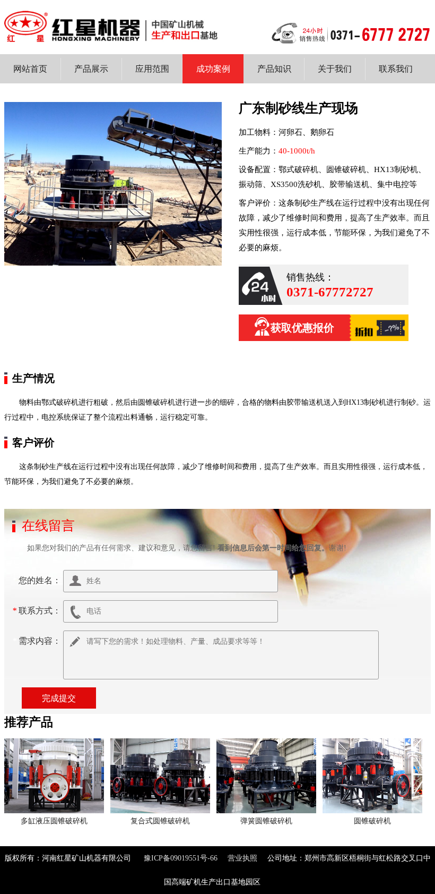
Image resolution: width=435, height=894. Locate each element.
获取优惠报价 (302, 328)
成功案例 (213, 68)
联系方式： (37, 610)
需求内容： (37, 640)
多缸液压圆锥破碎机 (54, 821)
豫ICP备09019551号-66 (181, 858)
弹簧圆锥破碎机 (266, 821)
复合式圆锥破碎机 (160, 821)
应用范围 (152, 68)
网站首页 (30, 68)
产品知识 (274, 68)
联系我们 (396, 68)
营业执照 (242, 858)
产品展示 (91, 68)
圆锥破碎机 (372, 821)
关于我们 (335, 68)
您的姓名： (37, 580)
